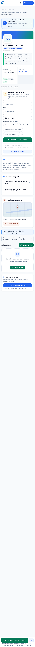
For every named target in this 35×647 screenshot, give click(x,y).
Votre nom (6, 101)
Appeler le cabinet (18, 151)
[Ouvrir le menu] (20, 3)
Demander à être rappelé (18, 140)
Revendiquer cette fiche (18, 285)
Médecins (11, 10)
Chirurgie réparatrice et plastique (11, 12)
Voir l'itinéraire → (12, 223)
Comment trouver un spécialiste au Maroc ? (16, 182)
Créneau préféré (7, 115)
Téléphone (6, 108)
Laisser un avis (27, 245)
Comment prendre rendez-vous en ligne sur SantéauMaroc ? (16, 190)
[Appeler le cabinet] (31, 640)
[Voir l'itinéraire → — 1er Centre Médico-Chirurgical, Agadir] (17, 209)
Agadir (25, 12)
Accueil (3, 10)
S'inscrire (27, 3)
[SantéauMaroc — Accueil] (2, 2)
